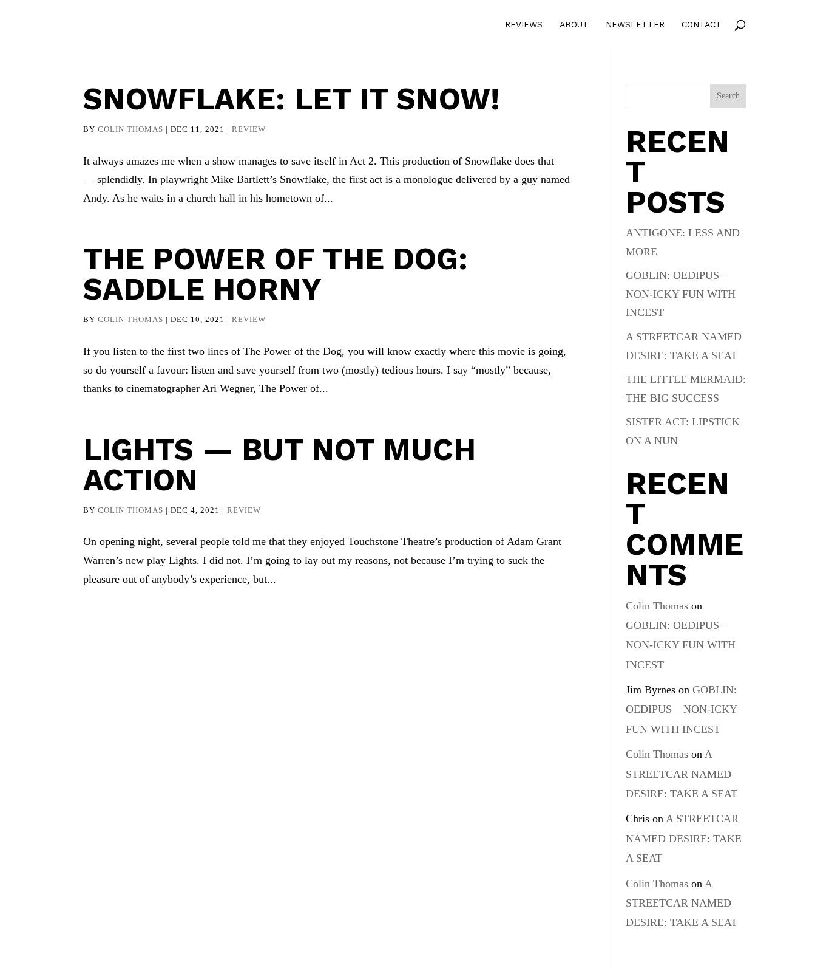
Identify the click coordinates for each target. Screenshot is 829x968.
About (574, 24)
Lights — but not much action (279, 464)
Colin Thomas (130, 129)
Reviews (524, 24)
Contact (702, 24)
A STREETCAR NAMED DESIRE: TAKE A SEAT (681, 774)
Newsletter (635, 24)
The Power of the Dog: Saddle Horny (276, 274)
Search (728, 95)
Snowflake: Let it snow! (291, 99)
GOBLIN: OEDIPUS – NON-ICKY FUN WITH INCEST (681, 293)
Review (249, 129)
